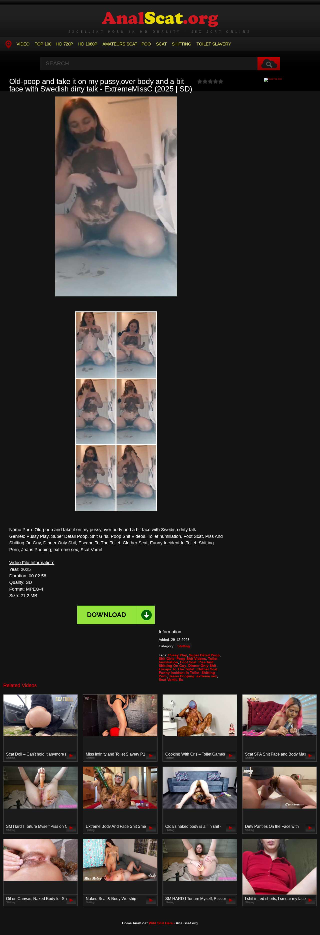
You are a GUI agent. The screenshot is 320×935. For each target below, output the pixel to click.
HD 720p (64, 44)
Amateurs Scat (119, 44)
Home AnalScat (135, 923)
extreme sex (206, 676)
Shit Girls (166, 659)
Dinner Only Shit (202, 666)
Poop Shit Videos (191, 659)
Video (23, 44)
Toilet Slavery (213, 44)
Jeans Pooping (181, 676)
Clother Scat (207, 669)
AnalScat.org (187, 923)
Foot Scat (188, 662)
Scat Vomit (168, 680)
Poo (146, 44)
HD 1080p (87, 44)
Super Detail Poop (204, 655)
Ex (181, 680)
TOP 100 (43, 44)
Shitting (181, 44)
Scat (161, 44)
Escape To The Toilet (176, 669)
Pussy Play (177, 655)
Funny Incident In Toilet (179, 673)
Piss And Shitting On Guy (186, 664)
